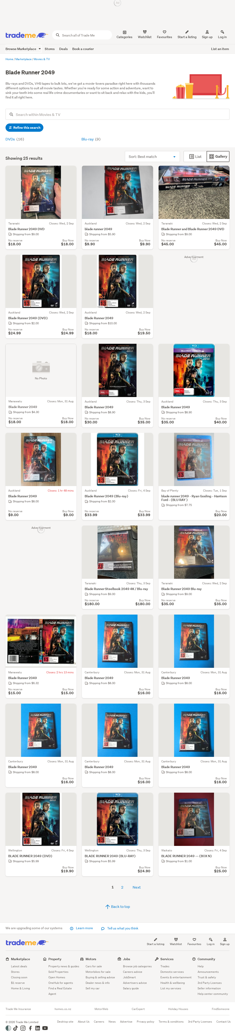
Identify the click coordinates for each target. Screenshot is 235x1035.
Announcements (208, 972)
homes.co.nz (63, 1009)
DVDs (11, 139)
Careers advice (132, 972)
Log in (222, 37)
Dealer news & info (98, 983)
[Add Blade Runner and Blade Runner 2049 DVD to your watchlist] (223, 172)
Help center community (213, 994)
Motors (91, 959)
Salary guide (131, 988)
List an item (220, 49)
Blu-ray (87, 139)
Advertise (126, 1022)
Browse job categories (137, 966)
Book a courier (83, 49)
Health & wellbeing (172, 983)
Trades (164, 966)
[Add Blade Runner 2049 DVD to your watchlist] (70, 172)
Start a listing (155, 944)
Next (137, 887)
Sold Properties (58, 972)
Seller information (209, 988)
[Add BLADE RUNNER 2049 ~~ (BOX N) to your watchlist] (223, 799)
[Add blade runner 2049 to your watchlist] (146, 172)
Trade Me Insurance (18, 1009)
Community (206, 959)
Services (166, 959)
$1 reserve (18, 983)
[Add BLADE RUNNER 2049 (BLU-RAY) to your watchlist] (146, 799)
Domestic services (172, 972)
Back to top (120, 906)
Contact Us (223, 1022)
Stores (50, 49)
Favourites (194, 944)
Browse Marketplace (21, 49)
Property (55, 959)
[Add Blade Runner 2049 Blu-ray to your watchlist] (223, 532)
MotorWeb (101, 1009)
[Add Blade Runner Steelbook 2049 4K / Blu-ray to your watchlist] (146, 532)
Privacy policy (145, 1022)
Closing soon (19, 977)
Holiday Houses (178, 1009)
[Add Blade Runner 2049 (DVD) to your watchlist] (70, 261)
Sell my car (93, 988)
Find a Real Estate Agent (60, 991)
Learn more (84, 928)
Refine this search (26, 127)
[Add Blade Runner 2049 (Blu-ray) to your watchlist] (146, 439)
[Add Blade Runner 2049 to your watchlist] (146, 261)
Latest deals (19, 966)
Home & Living (20, 988)
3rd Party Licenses (210, 983)
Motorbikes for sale (98, 972)
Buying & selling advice (100, 977)
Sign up (207, 37)
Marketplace (20, 959)
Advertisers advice (135, 983)
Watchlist (176, 944)
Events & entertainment (176, 977)
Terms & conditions (171, 1022)
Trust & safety (207, 977)
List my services (170, 988)
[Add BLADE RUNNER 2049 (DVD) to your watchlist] (70, 799)
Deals (63, 49)
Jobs (126, 959)
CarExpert (138, 1009)
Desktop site (65, 1022)
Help (201, 966)
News (112, 1022)
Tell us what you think (122, 928)
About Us (84, 1022)
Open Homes (56, 977)
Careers (99, 1022)
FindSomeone (220, 1009)
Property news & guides (63, 966)
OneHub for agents (60, 983)
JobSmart (129, 977)
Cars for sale (94, 966)
